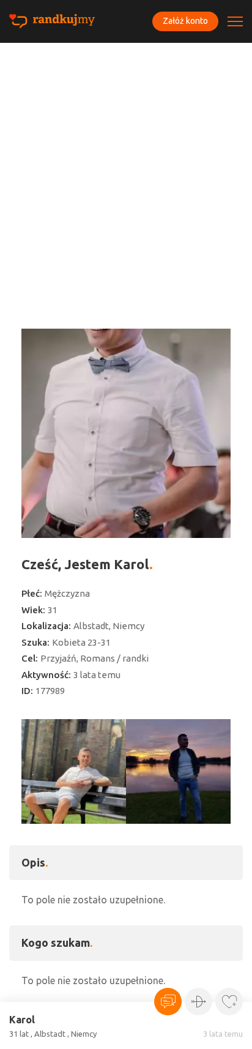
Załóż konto (185, 21)
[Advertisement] (126, 175)
